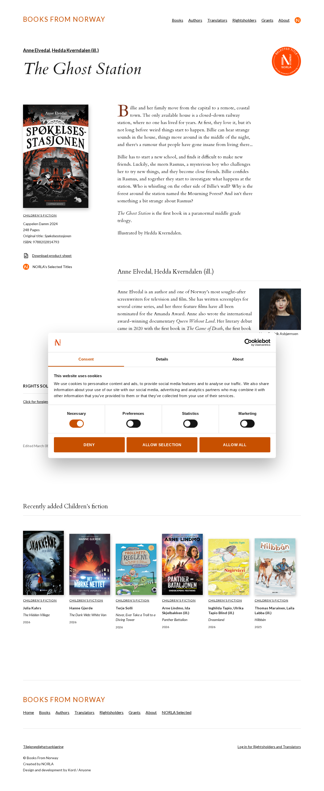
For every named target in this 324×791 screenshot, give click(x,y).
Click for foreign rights (40, 401)
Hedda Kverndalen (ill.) (75, 50)
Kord (72, 770)
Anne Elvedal (36, 50)
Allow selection (162, 445)
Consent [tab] (86, 359)
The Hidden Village (36, 615)
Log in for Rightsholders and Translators (269, 747)
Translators (217, 20)
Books (177, 20)
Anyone (84, 770)
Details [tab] (162, 359)
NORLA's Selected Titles (52, 267)
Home (28, 712)
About (284, 20)
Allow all (234, 445)
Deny (89, 445)
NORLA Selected (298, 20)
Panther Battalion (174, 619)
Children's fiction (40, 215)
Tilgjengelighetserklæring (43, 747)
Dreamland (216, 619)
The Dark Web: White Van (87, 615)
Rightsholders (244, 20)
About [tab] (238, 359)
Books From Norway (64, 19)
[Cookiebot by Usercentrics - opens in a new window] (248, 342)
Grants (267, 20)
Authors (195, 20)
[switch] (133, 423)
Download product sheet (52, 255)
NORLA (48, 764)
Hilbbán (260, 619)
